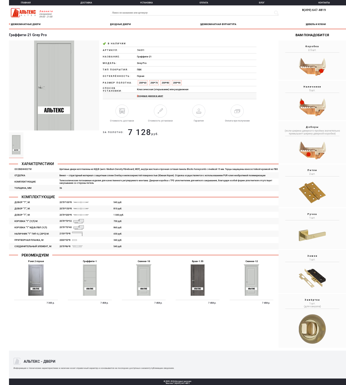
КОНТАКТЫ (324, 2)
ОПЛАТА (203, 2)
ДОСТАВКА (86, 2)
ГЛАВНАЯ (26, 2)
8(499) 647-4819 (314, 10)
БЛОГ (262, 2)
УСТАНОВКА (146, 2)
